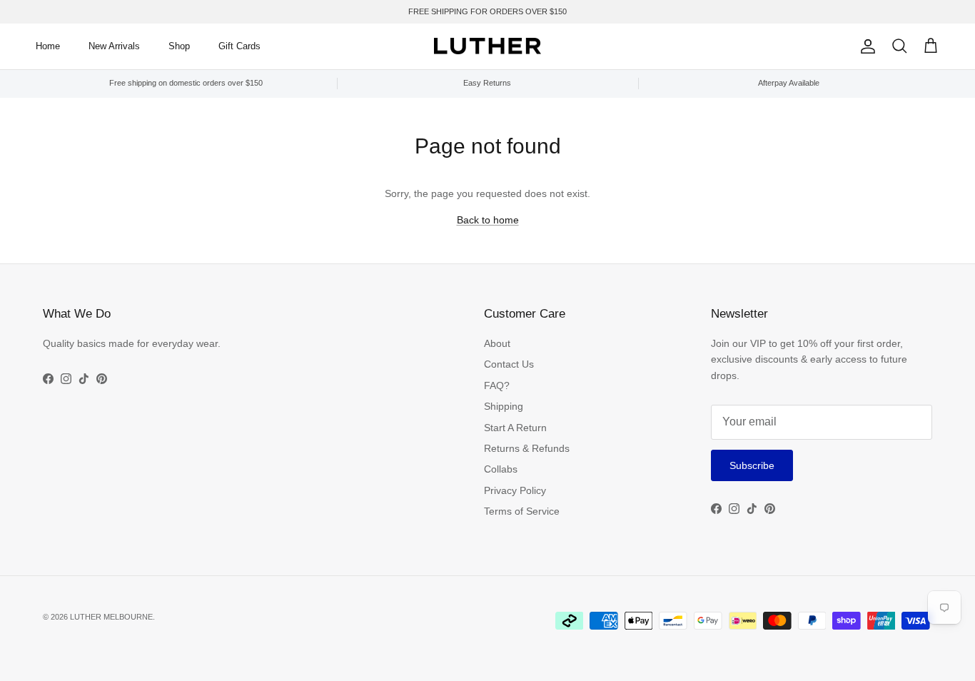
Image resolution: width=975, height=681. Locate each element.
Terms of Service (522, 511)
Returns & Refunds (527, 448)
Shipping (503, 406)
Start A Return (515, 427)
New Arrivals (114, 46)
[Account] (865, 46)
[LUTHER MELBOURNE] (487, 46)
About (497, 343)
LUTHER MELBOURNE (111, 616)
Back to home (488, 220)
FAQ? (497, 385)
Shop (179, 46)
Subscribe (751, 465)
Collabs (500, 469)
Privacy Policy (515, 490)
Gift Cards (239, 46)
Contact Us (509, 364)
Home (48, 46)
